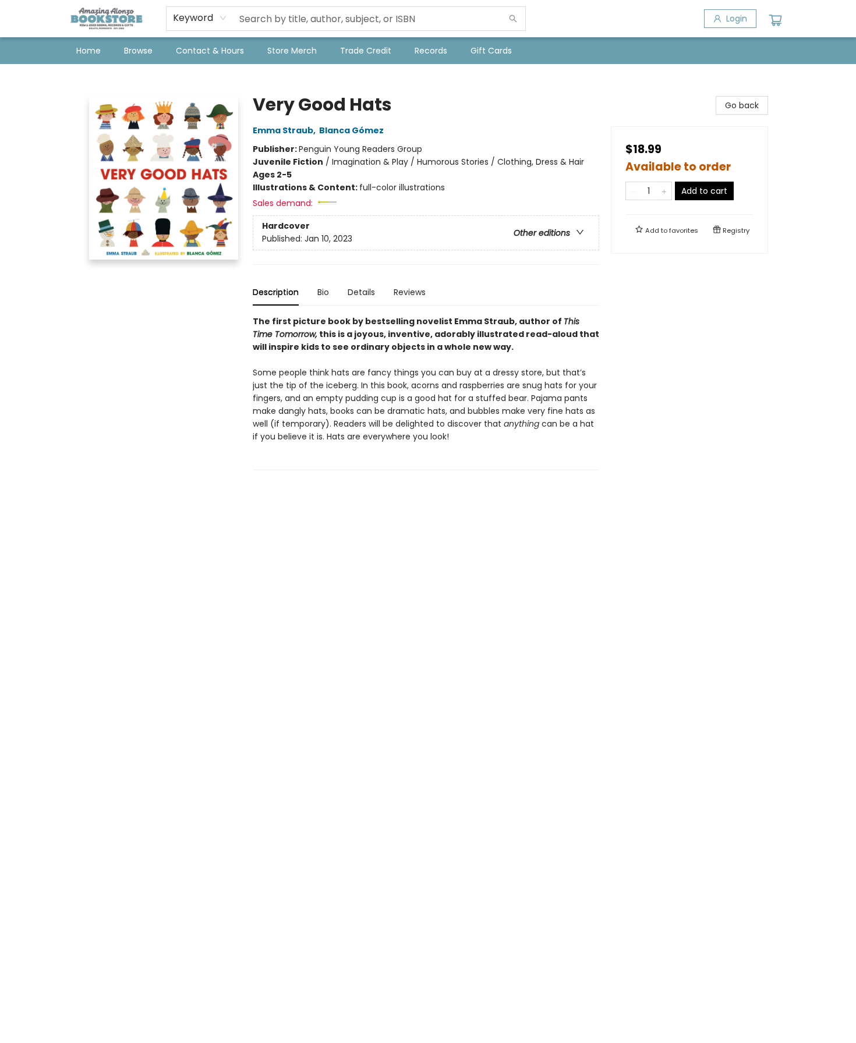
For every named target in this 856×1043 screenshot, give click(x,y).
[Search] (513, 18)
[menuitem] (88, 50)
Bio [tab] (323, 292)
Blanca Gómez (351, 130)
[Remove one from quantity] (633, 191)
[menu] (428, 50)
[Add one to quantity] (664, 191)
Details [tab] (361, 292)
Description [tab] (276, 292)
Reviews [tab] (410, 292)
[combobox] (200, 18)
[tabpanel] (426, 392)
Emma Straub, (285, 130)
